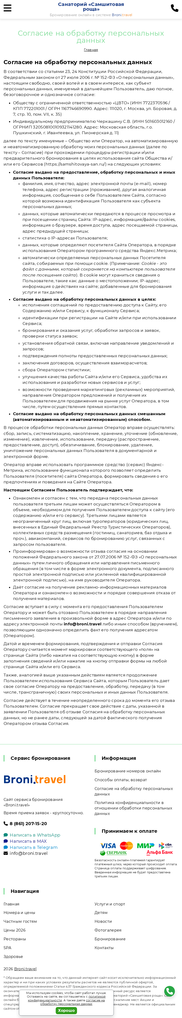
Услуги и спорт (110, 904)
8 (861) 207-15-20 (28, 823)
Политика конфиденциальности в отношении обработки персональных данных (133, 808)
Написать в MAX (28, 841)
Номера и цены (19, 912)
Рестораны (15, 939)
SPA (7, 948)
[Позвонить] (174, 8)
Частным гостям (20, 921)
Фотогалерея (108, 930)
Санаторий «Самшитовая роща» (91, 6)
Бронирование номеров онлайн (128, 771)
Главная (91, 50)
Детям (101, 912)
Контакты (104, 948)
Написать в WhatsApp (35, 835)
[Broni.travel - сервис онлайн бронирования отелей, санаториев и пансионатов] (35, 779)
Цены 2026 (15, 930)
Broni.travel (25, 969)
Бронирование (110, 939)
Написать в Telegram (34, 847)
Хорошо (66, 1010)
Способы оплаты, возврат (121, 780)
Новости (103, 921)
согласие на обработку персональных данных (72, 1002)
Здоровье (13, 956)
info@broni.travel (29, 853)
